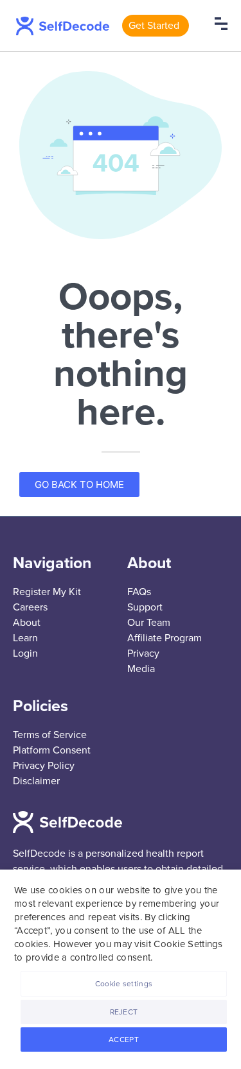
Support (145, 607)
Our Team (148, 622)
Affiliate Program (164, 638)
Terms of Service (50, 734)
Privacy (143, 653)
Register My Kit (47, 591)
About (26, 622)
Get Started (154, 25)
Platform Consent (52, 750)
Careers (30, 607)
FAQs (139, 591)
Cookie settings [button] (124, 983)
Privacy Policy (44, 765)
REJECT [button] (124, 1011)
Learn (25, 638)
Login (25, 653)
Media (141, 668)
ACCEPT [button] (124, 1039)
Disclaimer (36, 781)
